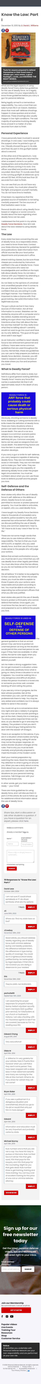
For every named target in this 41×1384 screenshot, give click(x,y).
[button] (3, 30)
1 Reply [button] (21, 907)
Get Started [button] (16, 1310)
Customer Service (10, 1338)
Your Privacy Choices (19, 1370)
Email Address (26, 839)
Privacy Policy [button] (27, 1367)
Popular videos (9, 1324)
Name (9, 839)
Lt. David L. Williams (29, 25)
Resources (6, 1333)
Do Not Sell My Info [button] (9, 1369)
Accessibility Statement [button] (27, 1369)
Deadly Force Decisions (11, 224)
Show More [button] (11, 1193)
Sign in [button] (25, 832)
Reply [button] (31, 907)
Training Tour (8, 1330)
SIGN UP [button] (28, 1269)
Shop (4, 1335)
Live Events (7, 1327)
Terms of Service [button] (13, 1367)
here (26, 821)
